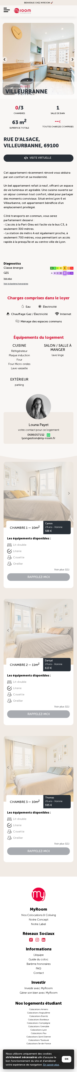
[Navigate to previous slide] (4, 59)
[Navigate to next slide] (72, 59)
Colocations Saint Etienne (38, 1037)
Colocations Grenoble (38, 1027)
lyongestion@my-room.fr (38, 438)
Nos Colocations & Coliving (38, 915)
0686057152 (35, 435)
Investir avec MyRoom (38, 988)
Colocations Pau (38, 1033)
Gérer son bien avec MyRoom (38, 992)
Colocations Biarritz (38, 1016)
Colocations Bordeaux (38, 1020)
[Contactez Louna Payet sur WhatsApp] (48, 435)
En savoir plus (51, 1065)
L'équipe (38, 955)
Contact (38, 973)
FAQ (38, 968)
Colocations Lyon (38, 1030)
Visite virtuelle (40, 158)
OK (66, 1059)
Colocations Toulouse (38, 1040)
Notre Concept (38, 919)
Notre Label (38, 924)
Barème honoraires (38, 964)
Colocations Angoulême (38, 1013)
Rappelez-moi (38, 577)
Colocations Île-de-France (38, 1044)
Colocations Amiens (38, 1009)
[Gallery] (38, 59)
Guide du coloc (38, 959)
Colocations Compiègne (38, 1023)
